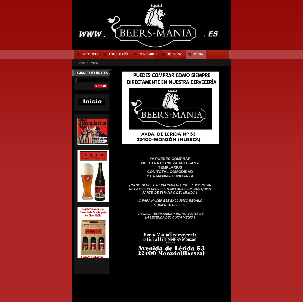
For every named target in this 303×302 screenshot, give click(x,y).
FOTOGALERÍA (118, 54)
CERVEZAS (175, 54)
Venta (198, 54)
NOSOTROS (90, 54)
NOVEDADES (148, 54)
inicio (82, 63)
